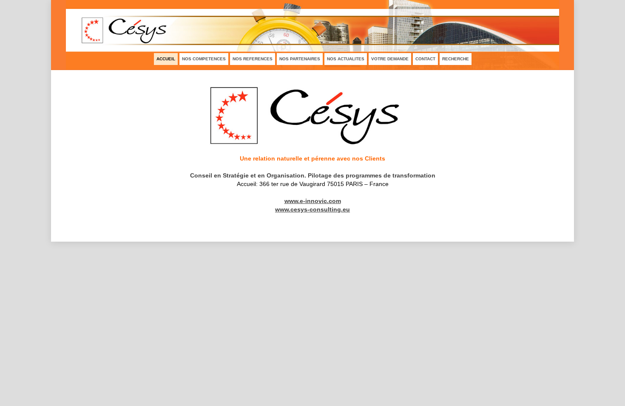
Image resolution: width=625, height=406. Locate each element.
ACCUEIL (165, 58)
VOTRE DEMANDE (390, 58)
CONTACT (425, 58)
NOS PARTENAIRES (299, 58)
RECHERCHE (455, 58)
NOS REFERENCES (253, 58)
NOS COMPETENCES (204, 58)
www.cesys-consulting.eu (312, 209)
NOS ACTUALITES (345, 58)
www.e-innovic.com (312, 200)
